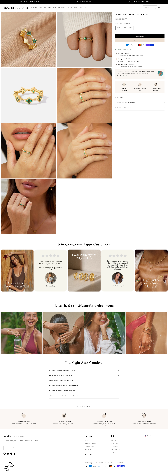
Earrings (69, 7)
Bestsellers (47, 7)
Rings (54, 7)
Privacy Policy (114, 446)
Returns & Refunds (90, 452)
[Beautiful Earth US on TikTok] (15, 454)
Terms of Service (115, 449)
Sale (75, 7)
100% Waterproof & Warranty (125, 102)
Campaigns (82, 7)
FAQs (86, 440)
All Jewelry (34, 7)
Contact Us (88, 449)
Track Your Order (89, 446)
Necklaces (61, 7)
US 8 (130, 28)
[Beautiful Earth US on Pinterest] (11, 454)
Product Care (114, 443)
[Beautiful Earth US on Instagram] (5, 454)
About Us (113, 440)
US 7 (124, 28)
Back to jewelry (85, 406)
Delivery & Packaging (123, 108)
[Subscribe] (28, 448)
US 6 (118, 28)
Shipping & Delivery (90, 443)
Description (119, 97)
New (40, 7)
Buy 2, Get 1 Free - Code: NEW (140, 40)
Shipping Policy (115, 452)
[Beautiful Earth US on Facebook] (8, 454)
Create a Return (89, 455)
